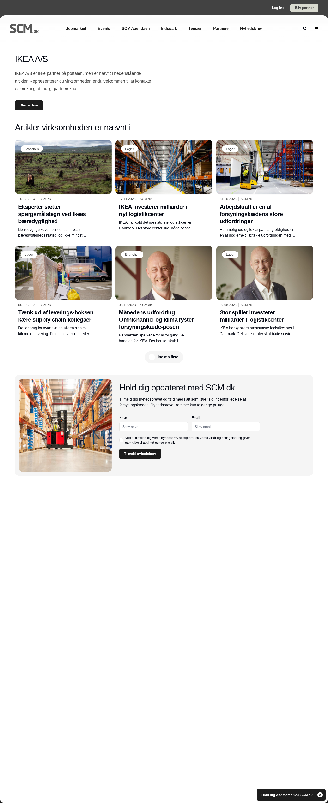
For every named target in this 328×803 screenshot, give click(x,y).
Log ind (278, 8)
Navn (123, 417)
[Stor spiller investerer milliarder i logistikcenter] (264, 291)
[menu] (316, 28)
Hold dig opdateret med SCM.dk (287, 795)
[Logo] (24, 28)
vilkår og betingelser (223, 438)
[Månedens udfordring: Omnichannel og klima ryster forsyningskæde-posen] (163, 295)
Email (196, 417)
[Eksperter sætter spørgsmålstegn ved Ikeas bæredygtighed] (63, 189)
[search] (305, 28)
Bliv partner (304, 8)
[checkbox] (121, 440)
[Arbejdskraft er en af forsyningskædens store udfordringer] (264, 189)
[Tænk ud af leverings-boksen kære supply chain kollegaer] (63, 291)
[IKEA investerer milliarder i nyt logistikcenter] (163, 185)
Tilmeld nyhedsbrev (140, 453)
